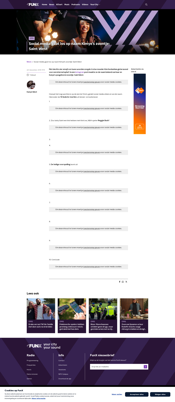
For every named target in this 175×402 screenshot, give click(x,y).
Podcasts (75, 5)
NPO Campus (63, 374)
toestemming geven (91, 82)
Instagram (79, 72)
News (51, 5)
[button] (146, 4)
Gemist (29, 379)
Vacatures (62, 369)
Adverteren (62, 365)
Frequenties (31, 365)
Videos (85, 5)
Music (66, 5)
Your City (94, 5)
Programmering (32, 360)
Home (44, 5)
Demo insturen (32, 374)
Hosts (29, 369)
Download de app (64, 379)
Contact (61, 360)
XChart (59, 5)
